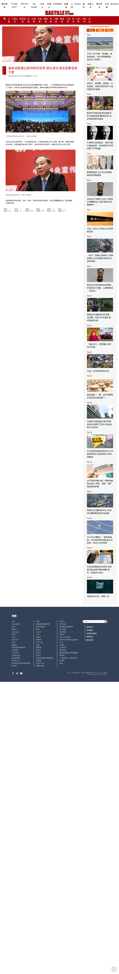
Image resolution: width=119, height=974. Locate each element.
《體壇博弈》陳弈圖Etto (68, 658)
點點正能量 (16, 658)
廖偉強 (38, 647)
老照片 (38, 655)
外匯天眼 (62, 632)
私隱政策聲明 (91, 633)
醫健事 (62, 20)
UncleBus (15, 653)
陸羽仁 (14, 634)
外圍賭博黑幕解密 (43, 624)
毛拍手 (61, 621)
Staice (38, 653)
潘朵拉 (38, 650)
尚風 (37, 645)
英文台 (42, 5)
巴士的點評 (16, 624)
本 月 (109, 30)
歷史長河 (99, 5)
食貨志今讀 (40, 663)
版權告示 (89, 627)
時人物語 (62, 629)
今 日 (91, 30)
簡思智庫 (62, 650)
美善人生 (91, 5)
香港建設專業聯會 (66, 627)
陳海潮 (61, 660)
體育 (84, 5)
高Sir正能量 (40, 627)
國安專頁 (4, 5)
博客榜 (84, 20)
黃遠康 (14, 645)
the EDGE (34, 5)
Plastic (78, 4)
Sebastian (15, 632)
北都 (9, 20)
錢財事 (46, 20)
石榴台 (49, 5)
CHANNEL (57, 4)
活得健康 (15, 650)
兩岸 (73, 20)
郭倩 (37, 629)
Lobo (13, 642)
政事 (29, 20)
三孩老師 (62, 647)
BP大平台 (24, 5)
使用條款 (89, 630)
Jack (61, 642)
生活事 (107, 5)
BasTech (115, 4)
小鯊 (37, 634)
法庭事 (40, 20)
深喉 (37, 621)
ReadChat (15, 660)
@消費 (78, 20)
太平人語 (39, 642)
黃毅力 (61, 634)
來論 (61, 663)
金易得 (61, 645)
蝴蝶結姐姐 (40, 666)
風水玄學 (15, 640)
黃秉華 (38, 640)
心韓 (72, 5)
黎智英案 (23, 20)
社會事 (34, 20)
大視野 (68, 20)
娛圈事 (66, 5)
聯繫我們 (89, 637)
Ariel (13, 621)
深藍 (13, 627)
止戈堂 (38, 632)
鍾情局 (14, 629)
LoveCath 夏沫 (65, 637)
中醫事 (56, 20)
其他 (89, 20)
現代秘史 (62, 624)
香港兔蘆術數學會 (18, 647)
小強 (13, 637)
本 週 (100, 30)
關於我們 (89, 640)
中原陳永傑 (16, 655)
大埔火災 (15, 20)
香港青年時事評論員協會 (68, 640)
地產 (51, 20)
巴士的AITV (14, 5)
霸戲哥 (38, 637)
